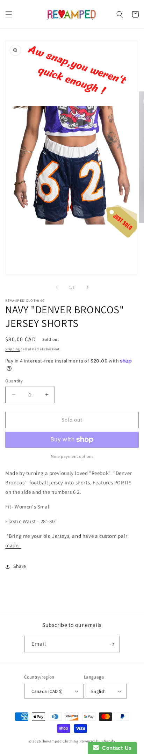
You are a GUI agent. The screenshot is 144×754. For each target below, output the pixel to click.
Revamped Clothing (61, 741)
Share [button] (19, 566)
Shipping (12, 349)
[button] (8, 14)
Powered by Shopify (97, 741)
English (98, 691)
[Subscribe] (112, 644)
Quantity (14, 381)
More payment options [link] (72, 456)
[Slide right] (87, 287)
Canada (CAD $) (47, 691)
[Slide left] (56, 287)
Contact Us (115, 748)
